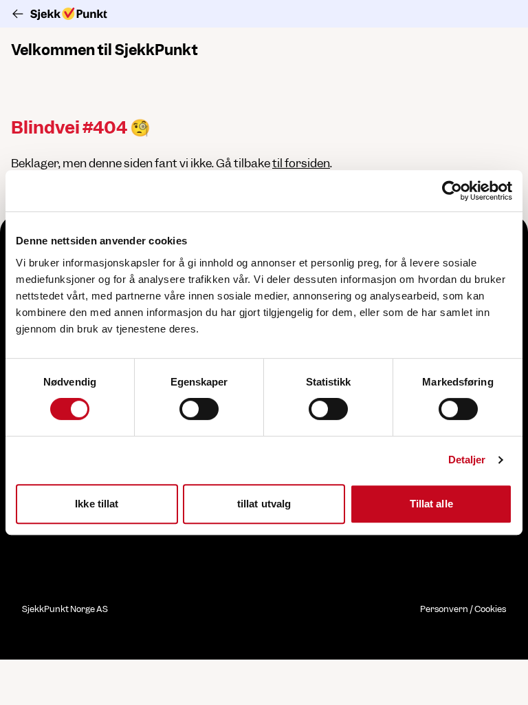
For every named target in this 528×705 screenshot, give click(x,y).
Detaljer (467, 459)
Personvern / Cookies (463, 609)
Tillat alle (431, 503)
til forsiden (301, 163)
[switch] (199, 409)
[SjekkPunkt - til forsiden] (264, 14)
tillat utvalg (264, 503)
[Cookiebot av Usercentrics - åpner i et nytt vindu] (452, 190)
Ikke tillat (96, 503)
